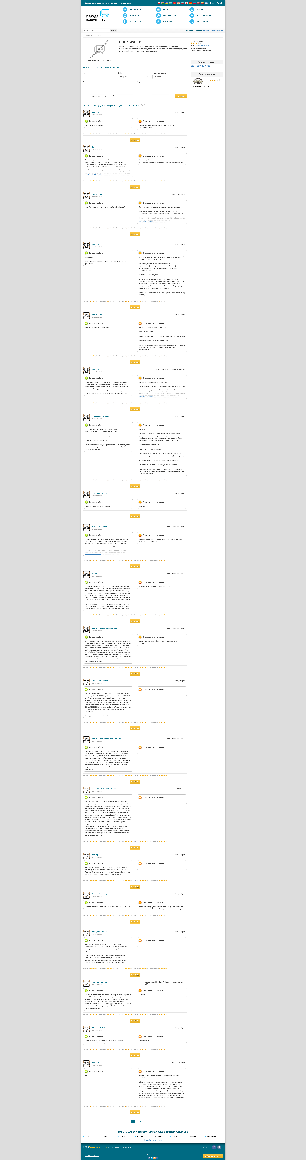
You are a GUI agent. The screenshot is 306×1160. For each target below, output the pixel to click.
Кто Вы (120, 73)
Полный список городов (153, 1140)
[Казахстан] (170, 3)
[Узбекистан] (182, 3)
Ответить (135, 140)
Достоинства (87, 82)
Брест (192, 65)
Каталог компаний (194, 30)
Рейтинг (206, 30)
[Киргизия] (174, 3)
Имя (84, 73)
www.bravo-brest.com (202, 46)
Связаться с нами (92, 1156)
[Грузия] (186, 3)
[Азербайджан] (194, 3)
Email (111, 96)
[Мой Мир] (157, 1158)
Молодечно (211, 1136)
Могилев (193, 1136)
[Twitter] (152, 1158)
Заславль (158, 1136)
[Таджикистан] (178, 3)
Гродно (140, 1136)
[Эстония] (206, 3)
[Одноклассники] (154, 1158)
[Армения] (190, 3)
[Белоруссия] (163, 3)
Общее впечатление (159, 73)
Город (84, 96)
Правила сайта (217, 30)
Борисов (88, 1136)
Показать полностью (93, 174)
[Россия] (159, 3)
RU (221, 3)
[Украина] (167, 3)
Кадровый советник (207, 83)
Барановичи (200, 65)
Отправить (181, 96)
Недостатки (141, 82)
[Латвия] (198, 3)
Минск (207, 65)
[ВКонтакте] (149, 1158)
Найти (113, 30)
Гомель (122, 1136)
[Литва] (202, 3)
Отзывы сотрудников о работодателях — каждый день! (108, 3)
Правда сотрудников (98, 1147)
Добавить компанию (213, 1156)
